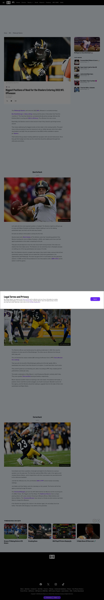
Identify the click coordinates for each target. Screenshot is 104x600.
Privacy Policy (29, 300)
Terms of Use (26, 299)
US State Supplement (34, 302)
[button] (95, 299)
